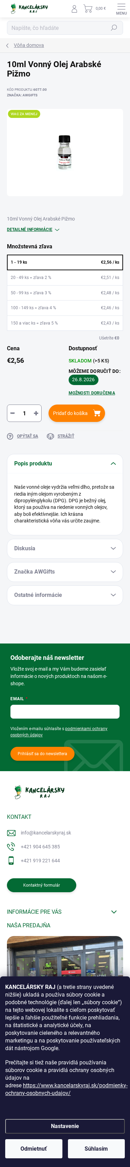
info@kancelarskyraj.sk (46, 833)
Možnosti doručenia (92, 393)
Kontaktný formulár (41, 885)
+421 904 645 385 (40, 846)
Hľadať (114, 27)
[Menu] (121, 8)
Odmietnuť (33, 1148)
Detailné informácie (29, 229)
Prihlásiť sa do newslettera (42, 753)
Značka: (22, 95)
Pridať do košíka (70, 413)
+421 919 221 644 (40, 860)
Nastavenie (65, 1126)
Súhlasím (96, 1148)
